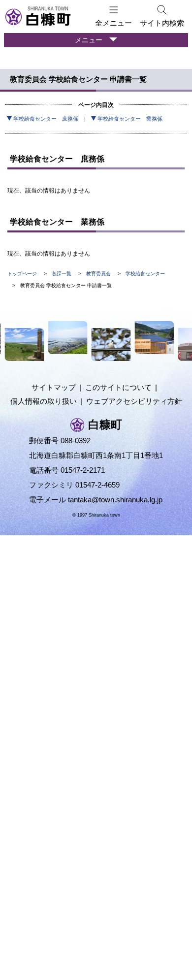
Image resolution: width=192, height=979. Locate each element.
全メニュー (113, 23)
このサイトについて (118, 387)
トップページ (22, 273)
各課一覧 (61, 273)
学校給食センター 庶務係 (45, 119)
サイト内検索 (162, 23)
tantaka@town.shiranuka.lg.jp (115, 499)
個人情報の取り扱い (43, 401)
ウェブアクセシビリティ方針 (134, 401)
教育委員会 (98, 273)
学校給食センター (145, 273)
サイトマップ (54, 387)
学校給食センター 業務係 (129, 119)
